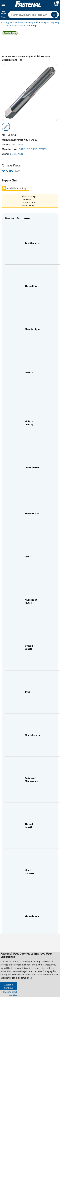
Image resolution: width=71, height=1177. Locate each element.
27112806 (18, 144)
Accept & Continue (8, 986)
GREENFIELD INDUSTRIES (33, 149)
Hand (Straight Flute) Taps (25, 25)
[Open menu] (2, 4)
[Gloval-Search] (54, 15)
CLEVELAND (16, 153)
